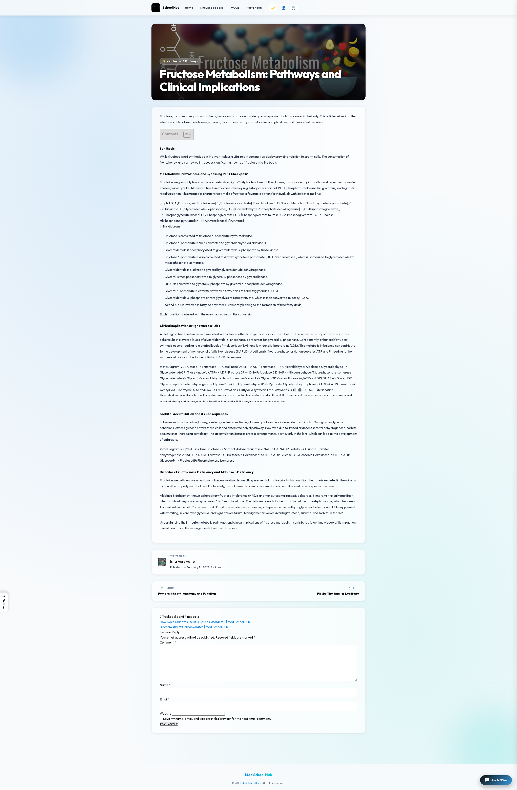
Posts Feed (254, 7)
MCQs (235, 7)
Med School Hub (251, 783)
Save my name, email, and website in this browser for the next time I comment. (217, 719)
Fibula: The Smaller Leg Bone (338, 593)
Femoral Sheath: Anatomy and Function (187, 593)
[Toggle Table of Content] (184, 134)
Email (165, 699)
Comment (168, 642)
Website (165, 713)
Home (189, 7)
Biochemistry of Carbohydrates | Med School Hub (194, 627)
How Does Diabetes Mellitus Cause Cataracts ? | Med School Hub (205, 622)
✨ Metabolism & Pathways (180, 61)
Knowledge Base (212, 7)
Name (165, 685)
